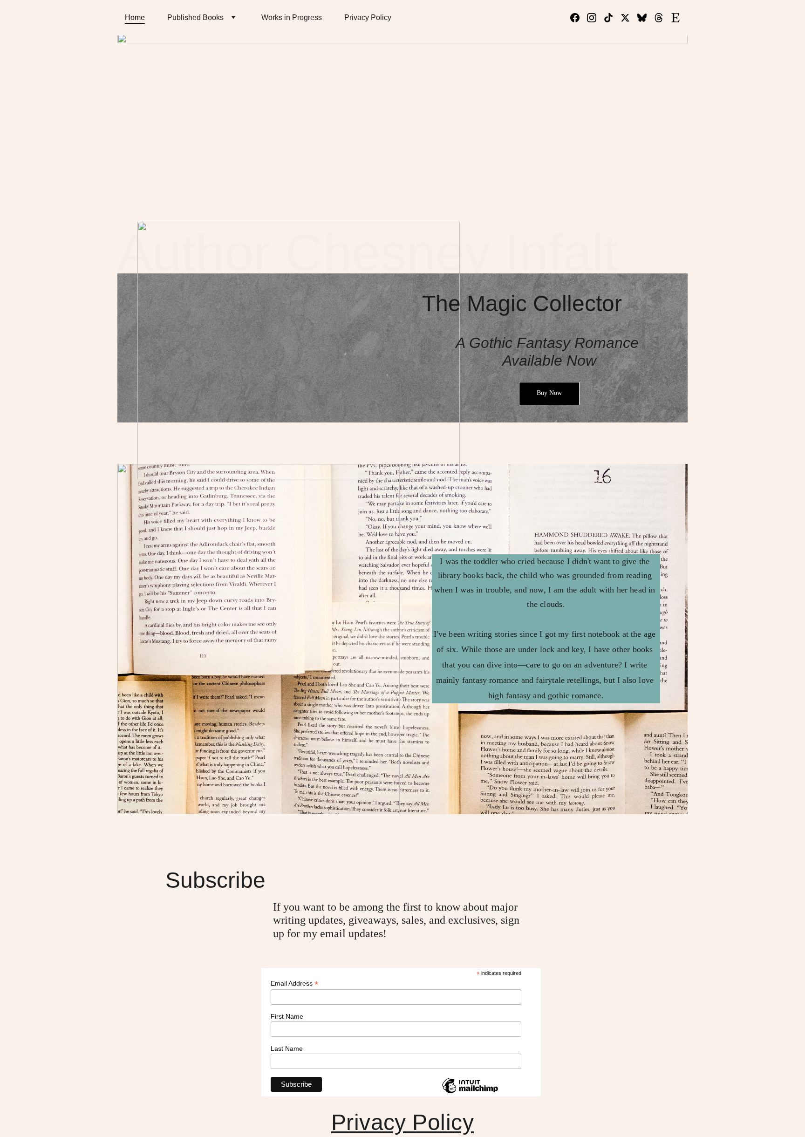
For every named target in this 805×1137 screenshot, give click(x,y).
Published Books (195, 17)
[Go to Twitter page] (629, 17)
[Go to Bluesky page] (645, 17)
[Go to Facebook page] (578, 17)
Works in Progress (291, 17)
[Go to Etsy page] (675, 17)
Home (135, 17)
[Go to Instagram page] (595, 17)
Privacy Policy (367, 17)
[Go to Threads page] (662, 17)
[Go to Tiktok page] (612, 17)
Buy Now (549, 392)
